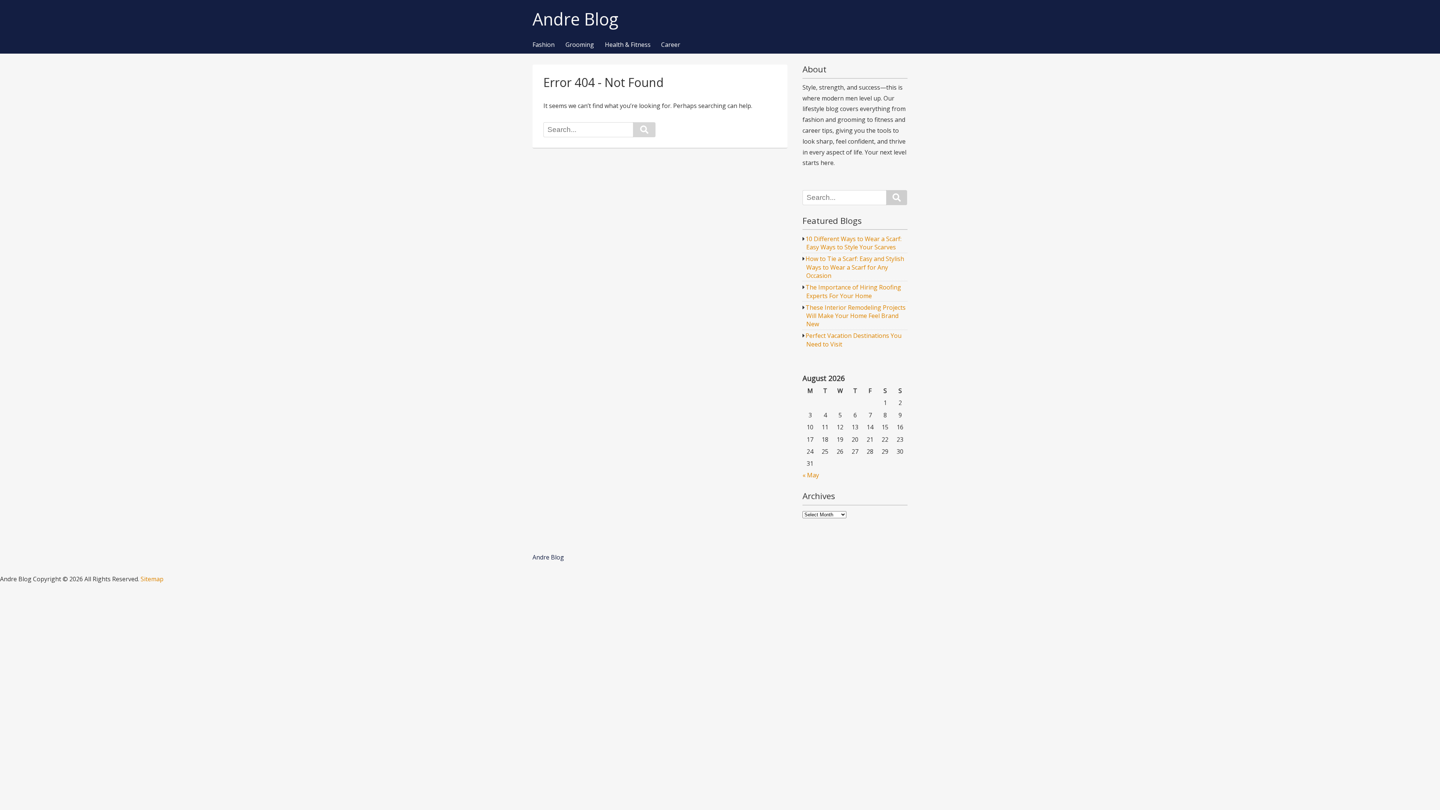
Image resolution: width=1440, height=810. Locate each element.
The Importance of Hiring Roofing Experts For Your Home (853, 291)
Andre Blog (575, 19)
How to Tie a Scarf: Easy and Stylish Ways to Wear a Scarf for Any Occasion (855, 267)
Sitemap (152, 579)
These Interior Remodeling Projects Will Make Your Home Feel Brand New (856, 315)
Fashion (543, 45)
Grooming (580, 45)
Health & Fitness (628, 45)
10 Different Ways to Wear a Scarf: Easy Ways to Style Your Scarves (854, 243)
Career (670, 45)
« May (810, 475)
